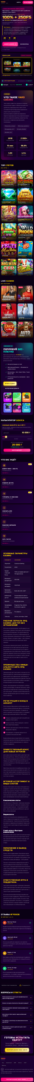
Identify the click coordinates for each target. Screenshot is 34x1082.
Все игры (4, 168)
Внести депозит (17, 450)
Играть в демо (10, 383)
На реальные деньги (12, 388)
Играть (26, 1077)
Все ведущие (5, 283)
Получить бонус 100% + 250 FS (17, 1050)
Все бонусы (24, 44)
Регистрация (28, 2)
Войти (19, 2)
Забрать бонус (9, 44)
